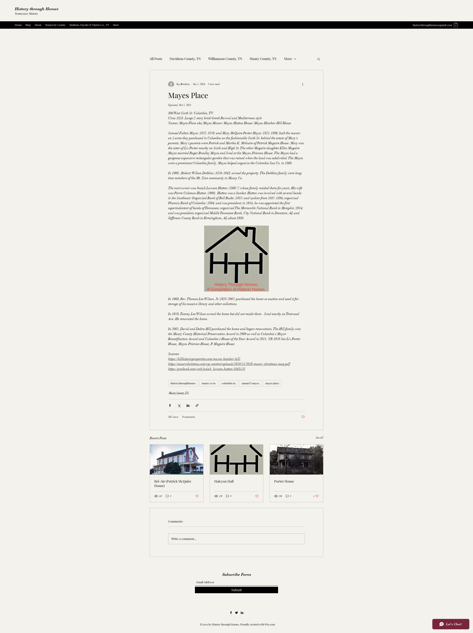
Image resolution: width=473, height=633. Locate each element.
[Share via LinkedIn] (188, 405)
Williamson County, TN (225, 58)
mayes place (272, 383)
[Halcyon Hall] (236, 460)
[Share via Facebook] (170, 405)
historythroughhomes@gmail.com (432, 25)
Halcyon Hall (224, 481)
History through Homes (36, 8)
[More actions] (302, 84)
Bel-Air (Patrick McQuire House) (172, 483)
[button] (456, 25)
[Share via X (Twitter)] (179, 405)
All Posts (156, 58)
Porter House (284, 481)
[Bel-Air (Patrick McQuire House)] (176, 460)
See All (319, 437)
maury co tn (208, 383)
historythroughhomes (183, 383)
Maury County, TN (263, 58)
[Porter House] (296, 460)
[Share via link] (197, 405)
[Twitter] (236, 612)
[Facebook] (231, 612)
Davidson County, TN (185, 58)
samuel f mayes (250, 383)
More (288, 58)
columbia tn (228, 383)
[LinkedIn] (242, 612)
